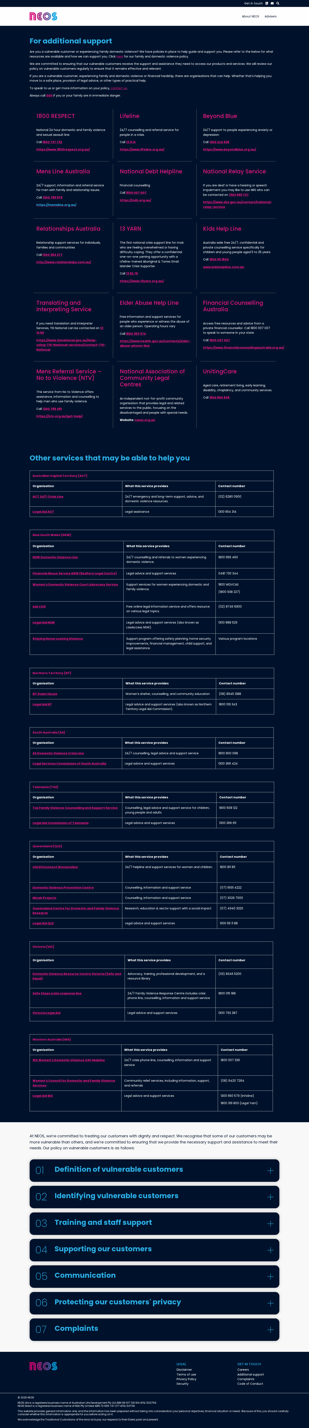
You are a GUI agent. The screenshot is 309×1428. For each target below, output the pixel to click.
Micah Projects (44, 898)
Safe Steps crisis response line (57, 993)
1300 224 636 (219, 142)
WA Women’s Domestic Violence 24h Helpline (69, 1060)
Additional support (250, 1374)
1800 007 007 (136, 193)
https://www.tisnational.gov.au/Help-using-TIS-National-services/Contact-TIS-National (71, 345)
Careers (243, 1370)
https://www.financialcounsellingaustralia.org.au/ (243, 347)
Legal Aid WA (43, 1096)
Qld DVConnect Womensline (55, 867)
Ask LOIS (39, 606)
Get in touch (253, 3)
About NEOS (250, 16)
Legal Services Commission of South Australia (69, 763)
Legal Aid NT (42, 704)
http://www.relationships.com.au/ (63, 262)
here (119, 56)
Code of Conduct (250, 1384)
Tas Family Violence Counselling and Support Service (75, 808)
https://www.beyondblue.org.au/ (229, 149)
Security (183, 1384)
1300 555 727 (239, 195)
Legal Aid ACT (43, 512)
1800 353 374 (136, 334)
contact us (119, 88)
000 (49, 95)
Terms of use (186, 1374)
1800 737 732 (52, 142)
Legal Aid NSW (44, 622)
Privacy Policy (186, 1379)
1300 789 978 (52, 197)
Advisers (271, 16)
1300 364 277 (52, 255)
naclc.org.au (145, 420)
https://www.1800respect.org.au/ (63, 149)
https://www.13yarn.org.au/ (142, 281)
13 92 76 (132, 273)
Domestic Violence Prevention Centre (63, 887)
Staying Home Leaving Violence (58, 639)
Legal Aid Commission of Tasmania (60, 823)
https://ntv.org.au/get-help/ (59, 416)
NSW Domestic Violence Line (55, 557)
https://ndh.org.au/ (135, 200)
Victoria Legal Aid (46, 1013)
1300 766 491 (52, 409)
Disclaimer (184, 1370)
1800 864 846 (219, 397)
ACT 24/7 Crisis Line (48, 496)
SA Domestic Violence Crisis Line (58, 753)
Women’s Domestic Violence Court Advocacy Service (75, 584)
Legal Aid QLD (43, 923)
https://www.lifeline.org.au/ (142, 149)
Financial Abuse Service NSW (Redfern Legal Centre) (75, 573)
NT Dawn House (45, 694)
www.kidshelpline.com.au (223, 267)
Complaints (245, 1379)
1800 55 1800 (219, 259)
